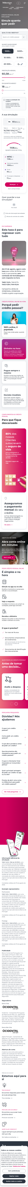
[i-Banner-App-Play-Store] (18, 819)
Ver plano (7, 525)
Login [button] (18, 3)
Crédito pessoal (19, 7)
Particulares (5, 7)
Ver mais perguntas (11, 792)
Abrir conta (7, 557)
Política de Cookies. (19, 1166)
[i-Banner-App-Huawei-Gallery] (13, 822)
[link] (14, 213)
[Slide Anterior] (11, 703)
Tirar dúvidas (6, 1098)
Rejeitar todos (14, 1176)
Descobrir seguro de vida (12, 462)
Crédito (12, 7)
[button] (7, 3)
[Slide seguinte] (16, 703)
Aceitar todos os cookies (14, 1181)
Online (10, 8)
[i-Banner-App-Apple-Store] (8, 819)
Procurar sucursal (7, 1117)
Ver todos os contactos (9, 1137)
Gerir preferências (14, 1171)
